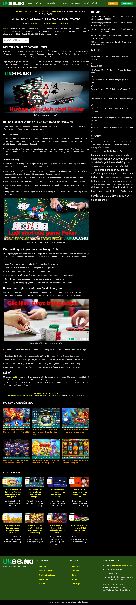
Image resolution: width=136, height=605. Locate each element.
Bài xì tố (39, 393)
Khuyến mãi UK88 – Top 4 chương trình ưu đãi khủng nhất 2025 (111, 71)
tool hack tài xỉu (118, 187)
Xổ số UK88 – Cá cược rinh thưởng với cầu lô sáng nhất (112, 127)
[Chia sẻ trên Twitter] (61, 24)
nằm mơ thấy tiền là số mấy (108, 184)
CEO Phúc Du (53, 24)
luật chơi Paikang (116, 181)
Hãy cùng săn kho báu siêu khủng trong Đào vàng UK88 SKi (12, 529)
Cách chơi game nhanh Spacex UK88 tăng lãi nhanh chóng (57, 493)
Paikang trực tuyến (121, 184)
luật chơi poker (53, 393)
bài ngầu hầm (117, 142)
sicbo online (97, 187)
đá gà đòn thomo (100, 199)
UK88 (30, 3)
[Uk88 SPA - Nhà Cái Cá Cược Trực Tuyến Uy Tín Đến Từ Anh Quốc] (13, 3)
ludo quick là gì (109, 177)
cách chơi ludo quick (117, 155)
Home (8, 11)
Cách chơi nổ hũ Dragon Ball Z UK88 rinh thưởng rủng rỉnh (79, 493)
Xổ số (94, 3)
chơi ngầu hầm (127, 144)
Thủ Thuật (50, 3)
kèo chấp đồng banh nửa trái (109, 170)
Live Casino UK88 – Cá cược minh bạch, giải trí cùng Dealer (110, 81)
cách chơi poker (110, 158)
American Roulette (96, 142)
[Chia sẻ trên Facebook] (59, 24)
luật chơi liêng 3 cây (101, 181)
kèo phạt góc (110, 173)
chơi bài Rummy (118, 144)
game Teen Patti (103, 166)
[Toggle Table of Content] (24, 40)
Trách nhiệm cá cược (47, 575)
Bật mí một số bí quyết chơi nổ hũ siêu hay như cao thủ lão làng (35, 529)
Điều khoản (43, 579)
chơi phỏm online (100, 147)
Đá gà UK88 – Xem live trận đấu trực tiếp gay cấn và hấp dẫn (110, 58)
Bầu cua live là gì (126, 142)
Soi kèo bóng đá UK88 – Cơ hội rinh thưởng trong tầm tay (111, 90)
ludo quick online (117, 177)
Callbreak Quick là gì (108, 144)
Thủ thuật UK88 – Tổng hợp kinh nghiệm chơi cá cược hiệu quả (111, 109)
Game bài (94, 66)
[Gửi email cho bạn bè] (63, 24)
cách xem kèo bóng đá (117, 162)
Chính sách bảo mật (46, 571)
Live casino (63, 3)
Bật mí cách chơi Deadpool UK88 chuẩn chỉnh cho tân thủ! (57, 529)
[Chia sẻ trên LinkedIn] (67, 24)
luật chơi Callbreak (127, 177)
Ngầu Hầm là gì (125, 181)
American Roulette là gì (107, 142)
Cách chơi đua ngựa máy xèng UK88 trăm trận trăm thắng (79, 529)
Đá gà (86, 3)
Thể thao (75, 3)
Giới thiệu (42, 566)
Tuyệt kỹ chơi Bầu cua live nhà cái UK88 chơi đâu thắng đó (35, 493)
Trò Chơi (39, 3)
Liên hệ (42, 584)
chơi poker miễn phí (114, 148)
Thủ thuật (76, 584)
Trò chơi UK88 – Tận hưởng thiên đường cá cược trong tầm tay (35, 11)
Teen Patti (106, 187)
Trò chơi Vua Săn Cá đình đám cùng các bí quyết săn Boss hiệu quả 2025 (12, 493)
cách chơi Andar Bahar (107, 151)
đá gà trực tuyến (123, 195)
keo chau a (113, 166)
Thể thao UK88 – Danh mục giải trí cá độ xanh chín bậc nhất (112, 100)
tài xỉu (129, 187)
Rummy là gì (129, 184)
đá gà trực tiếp (105, 195)
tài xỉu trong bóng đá (101, 191)
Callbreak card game (96, 144)
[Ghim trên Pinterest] (65, 24)
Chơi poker (45, 393)
